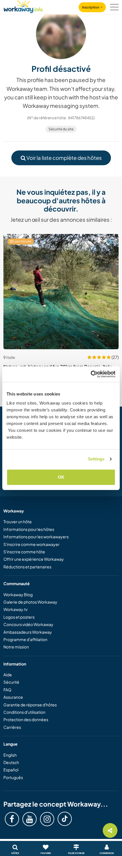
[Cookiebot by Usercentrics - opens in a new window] (90, 374)
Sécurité (11, 682)
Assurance (13, 697)
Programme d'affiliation (25, 639)
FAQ (7, 689)
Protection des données (25, 719)
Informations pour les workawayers (36, 536)
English (10, 754)
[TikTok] (65, 819)
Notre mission (16, 646)
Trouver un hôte (17, 521)
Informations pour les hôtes (28, 529)
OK (61, 477)
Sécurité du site (61, 129)
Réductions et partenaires (27, 566)
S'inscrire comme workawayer (31, 544)
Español (10, 769)
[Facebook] (12, 819)
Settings (96, 459)
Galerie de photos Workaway (30, 601)
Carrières (12, 727)
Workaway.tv (15, 609)
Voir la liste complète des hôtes (64, 157)
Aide (7, 674)
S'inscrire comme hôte (24, 551)
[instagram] (47, 819)
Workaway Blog (18, 594)
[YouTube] (29, 819)
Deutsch (11, 762)
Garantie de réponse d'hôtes (30, 704)
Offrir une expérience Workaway (33, 559)
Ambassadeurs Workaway (27, 632)
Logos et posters (19, 616)
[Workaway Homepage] (23, 6)
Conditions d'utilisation (24, 712)
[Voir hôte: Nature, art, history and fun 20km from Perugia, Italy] (61, 291)
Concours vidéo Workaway (28, 624)
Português (13, 777)
